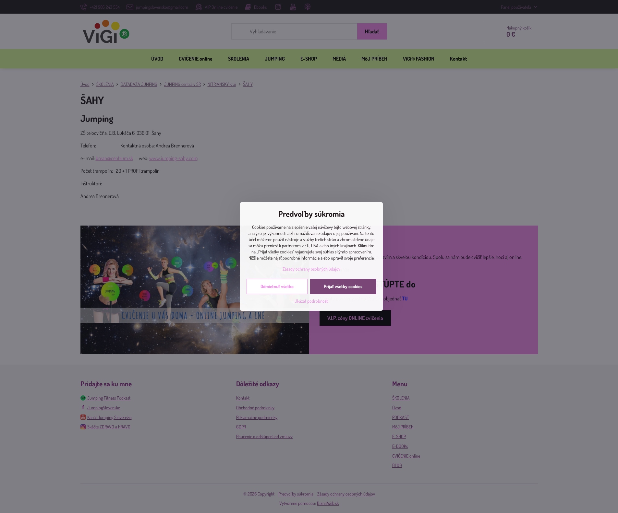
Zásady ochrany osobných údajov (311, 269)
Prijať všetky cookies (343, 286)
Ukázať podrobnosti (312, 301)
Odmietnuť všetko (277, 286)
